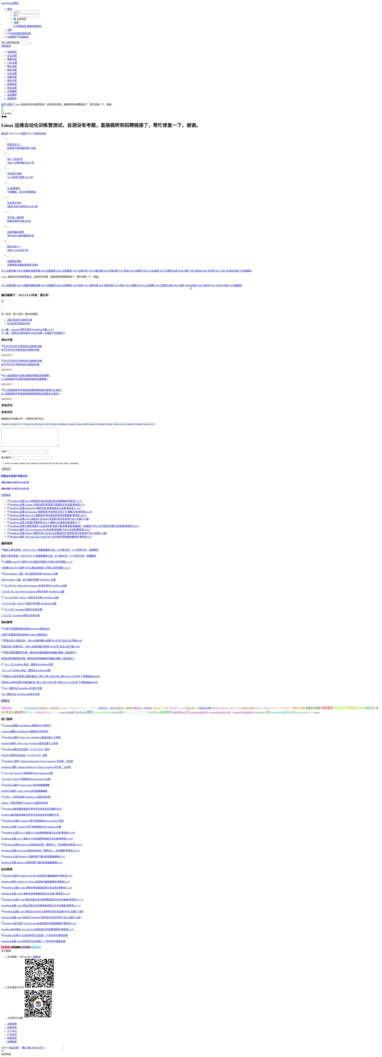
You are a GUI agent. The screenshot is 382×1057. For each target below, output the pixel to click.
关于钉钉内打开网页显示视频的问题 (20, 350)
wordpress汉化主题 (66, 712)
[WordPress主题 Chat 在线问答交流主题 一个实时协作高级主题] (34, 935)
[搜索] (30, 43)
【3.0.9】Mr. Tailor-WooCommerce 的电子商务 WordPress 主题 (32, 591)
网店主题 (12, 70)
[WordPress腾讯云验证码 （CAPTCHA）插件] (25, 749)
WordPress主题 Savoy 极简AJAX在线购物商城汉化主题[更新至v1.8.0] (37, 838)
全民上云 (26, 947)
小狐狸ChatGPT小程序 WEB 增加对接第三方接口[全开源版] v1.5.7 (35, 568)
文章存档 (12, 1024)
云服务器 (8, 271)
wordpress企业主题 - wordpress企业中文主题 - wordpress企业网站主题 (222, 712)
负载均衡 (111, 271)
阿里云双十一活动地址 (88, 708)
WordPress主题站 (10, 3)
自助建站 (327, 707)
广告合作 (12, 1034)
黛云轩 (4, 133)
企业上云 (16, 947)
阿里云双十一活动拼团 (68, 708)
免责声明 (12, 1038)
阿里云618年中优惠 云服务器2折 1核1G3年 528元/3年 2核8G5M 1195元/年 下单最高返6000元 (49, 682)
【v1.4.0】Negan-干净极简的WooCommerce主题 (25, 779)
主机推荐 (12, 95)
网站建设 (340, 707)
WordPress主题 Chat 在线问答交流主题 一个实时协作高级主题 (33, 941)
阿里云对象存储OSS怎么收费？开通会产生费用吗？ (33, 333)
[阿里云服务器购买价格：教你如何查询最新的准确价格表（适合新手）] (39, 652)
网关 (124, 271)
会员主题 (12, 88)
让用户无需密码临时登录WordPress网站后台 (24, 634)
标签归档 (12, 1027)
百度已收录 (40, 133)
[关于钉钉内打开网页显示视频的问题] (21, 346)
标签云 (5, 700)
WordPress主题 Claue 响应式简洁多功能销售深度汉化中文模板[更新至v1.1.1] (40, 905)
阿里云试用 (6, 708)
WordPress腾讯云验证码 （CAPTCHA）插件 (24, 755)
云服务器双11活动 (42, 712)
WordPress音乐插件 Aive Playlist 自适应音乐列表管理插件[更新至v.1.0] (37, 929)
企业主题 (12, 55)
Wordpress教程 (83, 712)
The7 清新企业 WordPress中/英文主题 (20, 694)
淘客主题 (12, 77)
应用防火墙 (168, 271)
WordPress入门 (181, 712)
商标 (225, 285)
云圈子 (10, 104)
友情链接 (12, 1041)
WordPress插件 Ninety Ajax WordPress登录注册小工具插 (29, 743)
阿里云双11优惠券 (262, 708)
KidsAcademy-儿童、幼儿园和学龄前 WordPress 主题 (28, 579)
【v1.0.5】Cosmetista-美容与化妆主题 (20, 615)
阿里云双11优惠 (275, 708)
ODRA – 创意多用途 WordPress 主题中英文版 (24, 803)
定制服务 (12, 98)
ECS (312, 712)
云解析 (136, 271)
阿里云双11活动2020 (220, 708)
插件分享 (12, 80)
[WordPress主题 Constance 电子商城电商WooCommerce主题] (32, 821)
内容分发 (80, 271)
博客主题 (12, 59)
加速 (77, 285)
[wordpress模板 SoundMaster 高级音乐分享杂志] (26, 725)
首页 (3, 104)
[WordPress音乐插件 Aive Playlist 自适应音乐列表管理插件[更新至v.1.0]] (38, 923)
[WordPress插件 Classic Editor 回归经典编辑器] (25, 785)
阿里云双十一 (191, 708)
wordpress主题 (262, 712)
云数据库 (48, 271)
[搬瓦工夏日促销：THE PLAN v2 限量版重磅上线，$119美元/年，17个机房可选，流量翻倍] (49, 550)
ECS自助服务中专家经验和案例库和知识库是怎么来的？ (31, 393)
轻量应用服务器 (28, 271)
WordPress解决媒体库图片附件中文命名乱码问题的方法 (30, 815)
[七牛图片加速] (71, 1047)
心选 (220, 271)
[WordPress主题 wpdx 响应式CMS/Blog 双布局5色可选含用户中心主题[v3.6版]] (42, 911)
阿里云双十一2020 (177, 708)
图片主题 (12, 66)
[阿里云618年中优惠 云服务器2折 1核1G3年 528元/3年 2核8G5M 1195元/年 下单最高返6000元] (50, 676)
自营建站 (245, 271)
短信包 (196, 271)
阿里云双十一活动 (106, 708)
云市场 (209, 271)
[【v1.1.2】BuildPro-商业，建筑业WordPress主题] (27, 664)
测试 (29, 277)
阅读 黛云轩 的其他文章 (19, 320)
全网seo (30, 712)
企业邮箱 (151, 271)
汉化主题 (12, 73)
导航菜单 (6, 46)
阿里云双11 (287, 708)
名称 (4, 451)
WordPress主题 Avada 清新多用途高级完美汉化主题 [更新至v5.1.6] (35, 893)
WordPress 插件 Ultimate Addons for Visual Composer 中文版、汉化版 (36, 767)
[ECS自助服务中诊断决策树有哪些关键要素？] (26, 375)
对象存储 (95, 271)
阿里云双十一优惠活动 (142, 708)
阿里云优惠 (298, 708)
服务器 (362, 708)
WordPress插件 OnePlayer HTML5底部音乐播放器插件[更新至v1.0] (35, 882)
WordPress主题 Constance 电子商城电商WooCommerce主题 (31, 827)
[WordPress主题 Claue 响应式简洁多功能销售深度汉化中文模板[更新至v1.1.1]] (42, 899)
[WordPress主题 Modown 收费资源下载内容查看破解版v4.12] (33, 856)
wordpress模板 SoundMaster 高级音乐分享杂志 (24, 731)
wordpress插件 (116, 712)
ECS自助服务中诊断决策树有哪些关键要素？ (25, 379)
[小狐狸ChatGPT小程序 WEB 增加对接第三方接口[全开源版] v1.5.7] (37, 562)
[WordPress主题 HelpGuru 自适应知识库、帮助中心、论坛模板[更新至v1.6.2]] (41, 844)
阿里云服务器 (18, 708)
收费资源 (12, 84)
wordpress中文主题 (278, 712)
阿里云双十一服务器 (123, 708)
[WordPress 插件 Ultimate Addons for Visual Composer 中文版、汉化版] (37, 761)
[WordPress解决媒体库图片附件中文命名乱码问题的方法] (31, 809)
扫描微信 (12, 37)
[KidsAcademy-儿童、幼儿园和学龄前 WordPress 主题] (29, 574)
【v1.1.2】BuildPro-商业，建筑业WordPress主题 (25, 670)
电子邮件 (7, 457)
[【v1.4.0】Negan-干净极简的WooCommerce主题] (27, 773)
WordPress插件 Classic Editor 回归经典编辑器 (24, 791)
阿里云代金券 (313, 708)
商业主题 (14, 1047)
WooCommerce (304, 712)
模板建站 (352, 707)
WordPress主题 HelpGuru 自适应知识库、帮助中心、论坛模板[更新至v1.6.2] (40, 850)
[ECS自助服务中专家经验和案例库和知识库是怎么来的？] (32, 390)
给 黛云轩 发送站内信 (18, 323)
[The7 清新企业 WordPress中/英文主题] (21, 688)
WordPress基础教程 (160, 712)
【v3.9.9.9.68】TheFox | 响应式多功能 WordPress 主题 (28, 603)
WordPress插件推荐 (101, 712)
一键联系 (36, 957)
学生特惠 (36, 947)
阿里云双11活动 (234, 708)
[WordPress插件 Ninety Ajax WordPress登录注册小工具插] (30, 737)
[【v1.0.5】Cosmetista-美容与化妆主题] (21, 609)
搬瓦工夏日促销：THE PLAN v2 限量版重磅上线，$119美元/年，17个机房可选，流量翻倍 (48, 556)
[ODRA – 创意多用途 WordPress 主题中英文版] (25, 797)
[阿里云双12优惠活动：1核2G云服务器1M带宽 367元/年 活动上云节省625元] (41, 640)
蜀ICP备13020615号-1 (33, 1047)
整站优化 (370, 708)
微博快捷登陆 (34, 26)
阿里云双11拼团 (247, 708)
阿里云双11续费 (204, 708)
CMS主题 (12, 63)
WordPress (292, 712)
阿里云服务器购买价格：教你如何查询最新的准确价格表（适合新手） (38, 658)
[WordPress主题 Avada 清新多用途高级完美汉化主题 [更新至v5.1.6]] (36, 887)
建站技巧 (19, 712)
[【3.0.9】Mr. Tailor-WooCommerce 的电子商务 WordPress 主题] (34, 585)
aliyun (316, 712)
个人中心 (12, 1031)
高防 (183, 271)
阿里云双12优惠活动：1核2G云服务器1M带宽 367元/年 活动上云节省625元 (40, 646)
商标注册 (231, 271)
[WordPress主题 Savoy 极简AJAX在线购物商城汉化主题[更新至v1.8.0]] (38, 833)
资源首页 (12, 52)
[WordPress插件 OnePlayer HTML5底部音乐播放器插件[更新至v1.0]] (36, 876)
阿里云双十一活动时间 (48, 708)
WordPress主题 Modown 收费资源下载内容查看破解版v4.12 (31, 862)
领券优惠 (6, 947)
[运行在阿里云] (55, 1047)
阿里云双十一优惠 (160, 708)
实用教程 (12, 91)
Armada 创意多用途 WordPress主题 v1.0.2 (27, 329)
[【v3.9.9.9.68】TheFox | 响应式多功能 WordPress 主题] (30, 597)
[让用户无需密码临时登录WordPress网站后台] (25, 628)
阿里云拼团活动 (31, 708)
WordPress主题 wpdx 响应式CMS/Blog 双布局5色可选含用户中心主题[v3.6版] (41, 917)
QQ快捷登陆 (19, 26)
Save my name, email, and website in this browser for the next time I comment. (42, 463)
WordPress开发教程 (136, 712)
